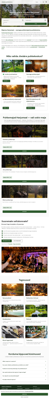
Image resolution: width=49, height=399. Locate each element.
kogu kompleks (43, 40)
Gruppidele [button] (29, 108)
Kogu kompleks (17, 244)
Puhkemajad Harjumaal (7, 32)
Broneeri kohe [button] (6, 240)
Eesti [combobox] (37, 2)
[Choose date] (22, 20)
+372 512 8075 (37, 388)
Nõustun (24, 394)
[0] (46, 2)
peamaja (29, 40)
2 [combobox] (3, 23)
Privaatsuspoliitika (29, 391)
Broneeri (25, 151)
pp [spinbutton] (4, 20)
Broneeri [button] (6, 80)
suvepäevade (33, 47)
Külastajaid (5, 22)
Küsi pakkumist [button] (17, 240)
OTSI (36, 23)
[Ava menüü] (43, 2)
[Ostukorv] (46, 2)
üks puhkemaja (9, 40)
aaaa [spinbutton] (7, 20)
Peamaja (10, 244)
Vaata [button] (5, 108)
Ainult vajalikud (24, 396)
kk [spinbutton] (5, 20)
